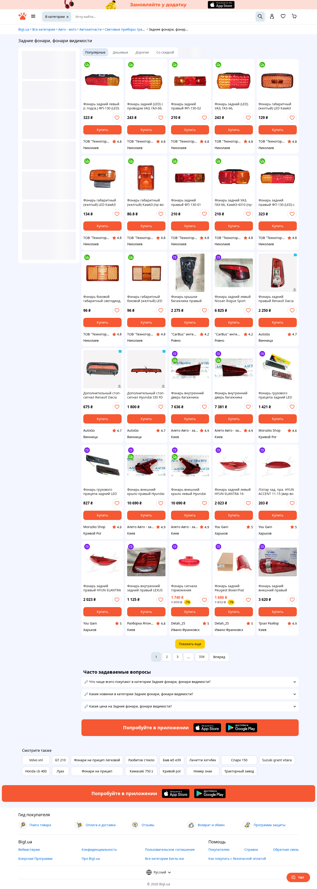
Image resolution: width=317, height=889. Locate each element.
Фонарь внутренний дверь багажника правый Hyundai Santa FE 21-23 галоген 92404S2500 (189, 395)
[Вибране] (283, 18)
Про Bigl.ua (91, 858)
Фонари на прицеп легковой (97, 760)
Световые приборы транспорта (130, 29)
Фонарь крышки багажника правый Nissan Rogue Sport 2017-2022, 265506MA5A (190, 299)
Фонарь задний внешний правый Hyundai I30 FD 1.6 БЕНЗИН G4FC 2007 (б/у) (277, 588)
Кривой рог (172, 771)
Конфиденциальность (99, 849)
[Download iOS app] (207, 727)
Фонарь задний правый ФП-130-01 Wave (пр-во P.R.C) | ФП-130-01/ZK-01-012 (187, 202)
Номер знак (203, 771)
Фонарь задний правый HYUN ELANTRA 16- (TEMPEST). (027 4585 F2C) (102, 588)
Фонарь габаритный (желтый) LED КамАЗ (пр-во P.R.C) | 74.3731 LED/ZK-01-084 (276, 106)
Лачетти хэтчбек (202, 760)
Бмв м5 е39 (172, 760)
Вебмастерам (29, 849)
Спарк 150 (239, 760)
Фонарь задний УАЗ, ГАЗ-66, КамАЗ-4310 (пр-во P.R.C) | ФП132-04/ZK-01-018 (234, 202)
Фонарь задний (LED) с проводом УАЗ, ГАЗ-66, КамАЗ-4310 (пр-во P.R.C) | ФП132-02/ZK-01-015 (145, 106)
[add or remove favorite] (117, 117)
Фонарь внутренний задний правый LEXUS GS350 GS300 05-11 (145, 588)
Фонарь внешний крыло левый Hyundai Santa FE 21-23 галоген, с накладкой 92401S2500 (189, 492)
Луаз (60, 771)
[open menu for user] (272, 17)
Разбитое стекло (141, 760)
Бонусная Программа (35, 858)
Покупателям (218, 849)
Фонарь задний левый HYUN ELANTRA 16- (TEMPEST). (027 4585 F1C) (233, 492)
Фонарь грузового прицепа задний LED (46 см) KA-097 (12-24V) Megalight (276, 395)
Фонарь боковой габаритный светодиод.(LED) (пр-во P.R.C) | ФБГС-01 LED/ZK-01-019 (102, 299)
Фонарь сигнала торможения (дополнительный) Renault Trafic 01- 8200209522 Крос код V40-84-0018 (187, 588)
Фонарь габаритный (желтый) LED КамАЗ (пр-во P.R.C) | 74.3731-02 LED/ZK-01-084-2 (101, 202)
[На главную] (22, 18)
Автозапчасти (90, 29)
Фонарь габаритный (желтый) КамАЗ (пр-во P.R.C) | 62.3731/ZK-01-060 (145, 202)
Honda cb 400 (36, 771)
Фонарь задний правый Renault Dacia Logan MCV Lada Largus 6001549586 (277, 299)
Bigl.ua (23, 29)
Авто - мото (67, 29)
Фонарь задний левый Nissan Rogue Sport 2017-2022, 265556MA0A (234, 299)
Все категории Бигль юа (164, 858)
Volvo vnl (36, 760)
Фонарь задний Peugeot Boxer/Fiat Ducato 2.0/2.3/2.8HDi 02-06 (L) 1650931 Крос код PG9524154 (232, 588)
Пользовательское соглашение (170, 849)
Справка (251, 849)
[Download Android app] (241, 727)
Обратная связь (286, 849)
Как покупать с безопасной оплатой (237, 858)
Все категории (43, 29)
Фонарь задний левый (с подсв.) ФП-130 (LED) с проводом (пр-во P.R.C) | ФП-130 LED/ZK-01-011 (101, 106)
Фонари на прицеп (97, 771)
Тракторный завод (239, 771)
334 (201, 656)
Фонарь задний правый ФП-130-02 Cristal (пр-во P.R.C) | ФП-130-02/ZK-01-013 (187, 106)
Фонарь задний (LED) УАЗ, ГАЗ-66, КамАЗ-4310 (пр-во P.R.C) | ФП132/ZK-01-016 (231, 106)
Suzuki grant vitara (277, 760)
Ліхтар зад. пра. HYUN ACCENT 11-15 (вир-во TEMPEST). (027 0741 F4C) (276, 492)
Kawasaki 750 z (141, 771)
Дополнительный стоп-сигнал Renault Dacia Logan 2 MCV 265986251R (102, 395)
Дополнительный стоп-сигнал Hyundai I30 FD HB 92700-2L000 (146, 395)
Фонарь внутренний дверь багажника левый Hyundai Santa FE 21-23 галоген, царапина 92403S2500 (232, 395)
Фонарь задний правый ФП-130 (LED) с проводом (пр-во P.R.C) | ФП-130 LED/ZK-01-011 (277, 202)
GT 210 (60, 760)
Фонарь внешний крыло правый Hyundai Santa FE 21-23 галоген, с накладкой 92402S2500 (146, 492)
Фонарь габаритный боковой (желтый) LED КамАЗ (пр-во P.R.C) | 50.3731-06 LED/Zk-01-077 (144, 299)
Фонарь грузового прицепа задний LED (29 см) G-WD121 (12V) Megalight (100, 492)
